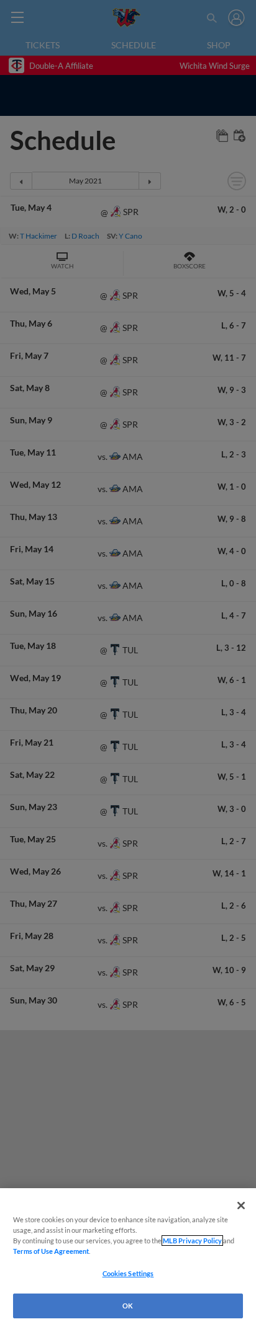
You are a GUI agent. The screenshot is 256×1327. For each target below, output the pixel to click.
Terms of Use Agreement (51, 1251)
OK (127, 1306)
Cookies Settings (128, 1273)
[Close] (241, 1205)
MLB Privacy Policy (192, 1241)
